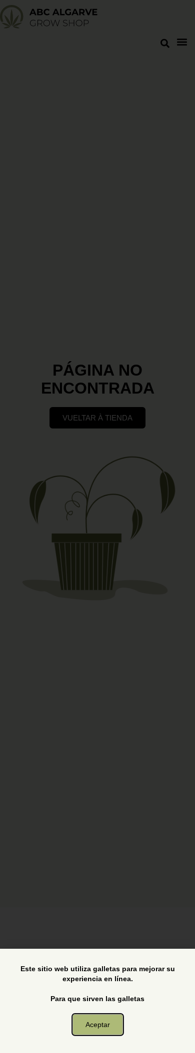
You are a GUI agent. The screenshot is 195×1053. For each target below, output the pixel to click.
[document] (97, 526)
